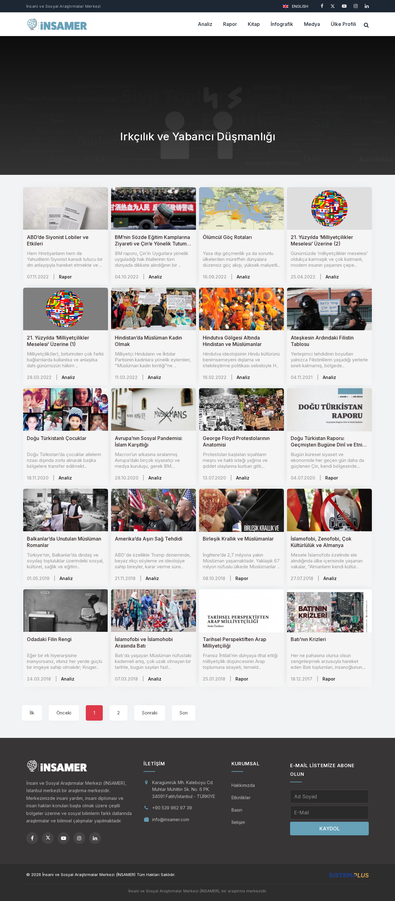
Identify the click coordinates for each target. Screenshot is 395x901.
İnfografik (282, 24)
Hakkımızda (243, 785)
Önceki (63, 713)
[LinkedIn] (367, 6)
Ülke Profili (343, 24)
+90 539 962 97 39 (172, 807)
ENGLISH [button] (299, 6)
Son (184, 713)
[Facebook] (322, 6)
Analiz (205, 24)
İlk (32, 713)
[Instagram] (356, 6)
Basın (236, 810)
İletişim (238, 822)
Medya (312, 24)
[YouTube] (344, 6)
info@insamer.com (170, 819)
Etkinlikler (241, 797)
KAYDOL (329, 828)
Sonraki (149, 713)
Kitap (254, 24)
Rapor (230, 24)
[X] (333, 6)
